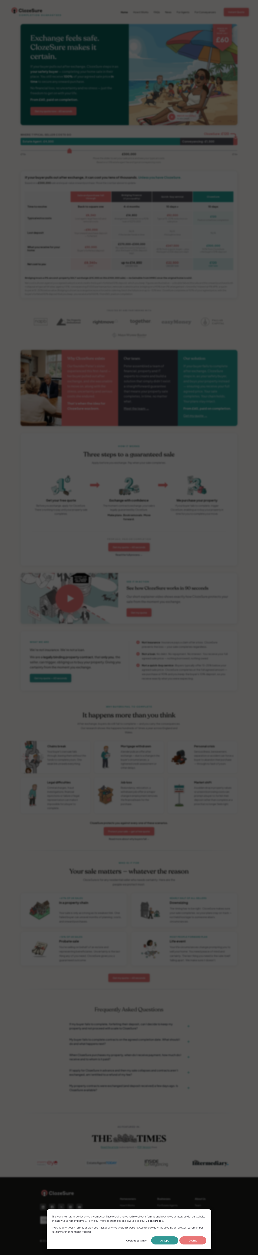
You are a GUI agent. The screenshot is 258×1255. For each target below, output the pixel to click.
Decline (193, 1240)
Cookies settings (136, 1240)
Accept (164, 1240)
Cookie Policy (154, 1220)
